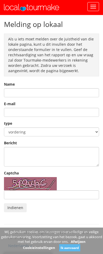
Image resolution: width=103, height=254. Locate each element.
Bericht (10, 142)
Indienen (15, 207)
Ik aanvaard (69, 248)
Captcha (11, 173)
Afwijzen (78, 241)
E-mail (9, 103)
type (8, 123)
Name (9, 84)
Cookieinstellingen (39, 247)
